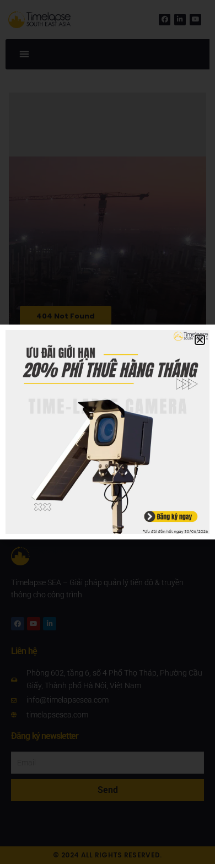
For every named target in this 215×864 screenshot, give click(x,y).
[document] (107, 432)
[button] (200, 340)
